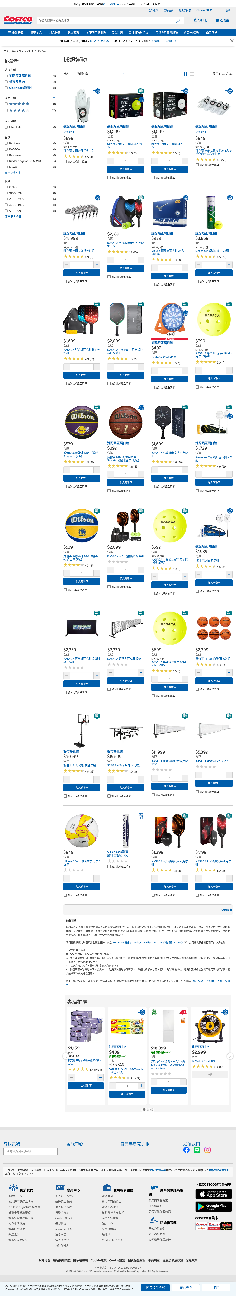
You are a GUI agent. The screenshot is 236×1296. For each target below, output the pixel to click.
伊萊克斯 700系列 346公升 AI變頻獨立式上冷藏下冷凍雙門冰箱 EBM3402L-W (168, 1065)
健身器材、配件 (214, 981)
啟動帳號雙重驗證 (219, 1170)
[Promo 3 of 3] (151, 1109)
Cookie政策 (99, 1260)
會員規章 (154, 1260)
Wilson (138, 942)
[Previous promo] (66, 1056)
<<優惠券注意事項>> (163, 41)
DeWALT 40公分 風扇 (203, 1061)
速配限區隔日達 (96, 32)
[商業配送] (218, 32)
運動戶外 (16, 51)
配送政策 (191, 1260)
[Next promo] (230, 1056)
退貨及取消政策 (173, 1260)
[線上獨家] (79, 32)
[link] (82, 122)
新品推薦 (54, 32)
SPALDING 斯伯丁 (122, 942)
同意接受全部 (155, 1288)
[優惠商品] (42, 32)
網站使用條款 (62, 1260)
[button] (180, 20)
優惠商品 (36, 32)
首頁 (6, 51)
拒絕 (216, 1288)
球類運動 (41, 51)
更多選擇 (68, 132)
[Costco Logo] (18, 20)
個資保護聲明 (136, 1260)
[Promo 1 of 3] (144, 1109)
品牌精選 (117, 32)
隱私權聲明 (80, 1260)
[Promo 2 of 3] (148, 1109)
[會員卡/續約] (199, 32)
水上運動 (198, 981)
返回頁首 (227, 910)
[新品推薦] (61, 32)
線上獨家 (73, 32)
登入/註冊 (200, 20)
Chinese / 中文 (204, 10)
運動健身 (29, 51)
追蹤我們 (191, 1143)
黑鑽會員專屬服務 (167, 32)
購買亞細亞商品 (99, 41)
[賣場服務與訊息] (149, 32)
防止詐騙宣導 (158, 1170)
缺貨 (210, 1074)
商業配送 (211, 32)
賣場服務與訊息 (138, 32)
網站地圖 (44, 1260)
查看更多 (186, 1288)
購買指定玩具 (111, 4)
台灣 (227, 10)
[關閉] (232, 41)
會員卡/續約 (191, 32)
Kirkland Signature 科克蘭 (158, 942)
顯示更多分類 (13, 173)
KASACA (179, 942)
